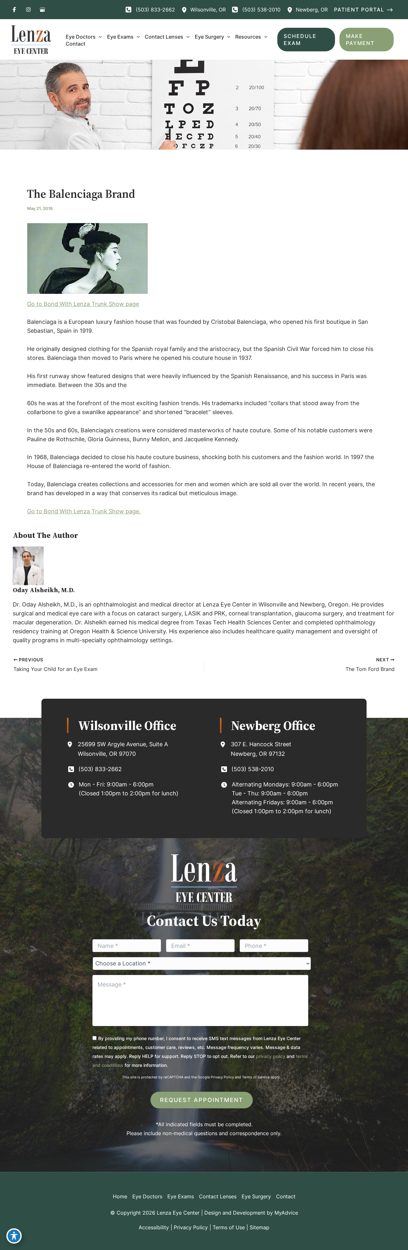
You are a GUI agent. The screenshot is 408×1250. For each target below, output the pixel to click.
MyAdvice (286, 1212)
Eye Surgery (256, 1196)
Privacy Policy (222, 1077)
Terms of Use (229, 1227)
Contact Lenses (218, 1196)
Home (120, 1196)
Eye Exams (180, 1196)
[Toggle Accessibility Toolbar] (14, 1236)
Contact (285, 1196)
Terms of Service (256, 1077)
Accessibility (154, 1227)
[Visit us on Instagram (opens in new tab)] (28, 10)
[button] (365, 9)
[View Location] (185, 9)
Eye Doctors (147, 1196)
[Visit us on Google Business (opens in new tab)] (42, 10)
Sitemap (259, 1227)
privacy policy (270, 1056)
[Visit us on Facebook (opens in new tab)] (14, 10)
